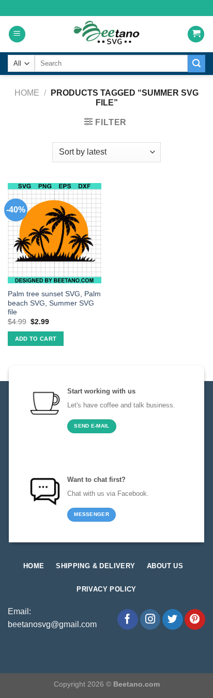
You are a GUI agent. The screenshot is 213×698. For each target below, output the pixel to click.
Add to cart (36, 339)
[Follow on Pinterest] (195, 619)
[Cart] (196, 34)
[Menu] (17, 34)
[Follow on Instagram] (150, 619)
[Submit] (196, 63)
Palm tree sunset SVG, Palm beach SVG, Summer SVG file (54, 303)
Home (26, 92)
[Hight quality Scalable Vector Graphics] (106, 34)
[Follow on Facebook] (127, 619)
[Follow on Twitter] (172, 619)
